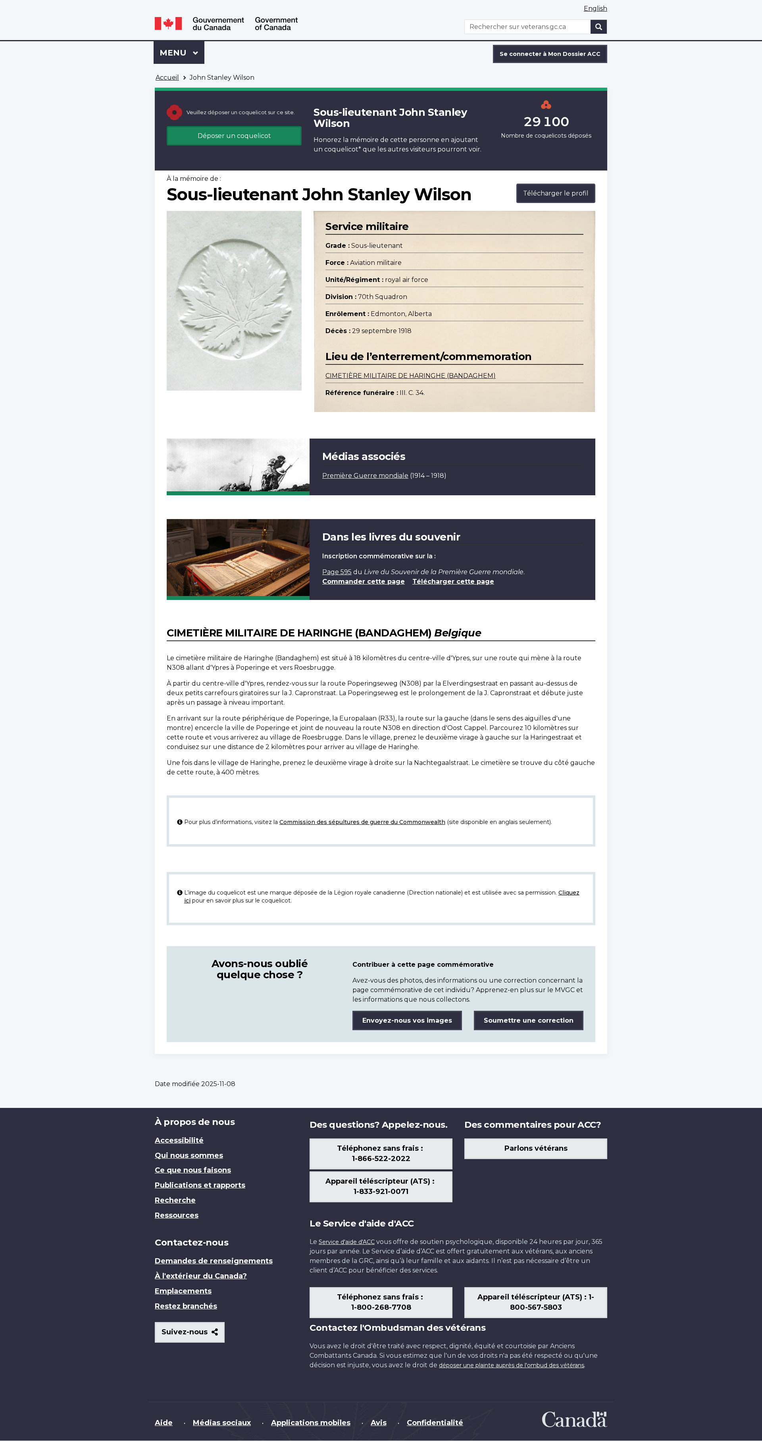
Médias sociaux (222, 1422)
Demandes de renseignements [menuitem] (214, 1261)
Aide (164, 1422)
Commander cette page (363, 581)
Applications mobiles (310, 1422)
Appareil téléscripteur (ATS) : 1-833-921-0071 (381, 1186)
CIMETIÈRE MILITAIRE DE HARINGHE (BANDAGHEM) (410, 375)
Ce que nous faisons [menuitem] (193, 1170)
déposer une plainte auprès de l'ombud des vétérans (511, 1365)
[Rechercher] (599, 26)
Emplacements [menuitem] (183, 1291)
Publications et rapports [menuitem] (200, 1185)
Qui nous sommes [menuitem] (189, 1155)
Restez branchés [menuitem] (186, 1306)
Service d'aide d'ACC (347, 1242)
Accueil (167, 77)
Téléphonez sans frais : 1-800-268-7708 (381, 1302)
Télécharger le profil (556, 193)
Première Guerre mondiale (365, 475)
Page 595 (337, 572)
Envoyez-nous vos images (407, 1020)
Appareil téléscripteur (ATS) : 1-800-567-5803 (535, 1302)
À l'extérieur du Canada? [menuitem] (201, 1276)
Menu (182, 52)
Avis (379, 1422)
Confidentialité (435, 1422)
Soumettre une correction (528, 1020)
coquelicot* (342, 149)
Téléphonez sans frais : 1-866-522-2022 (381, 1153)
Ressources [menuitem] (176, 1215)
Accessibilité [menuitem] (179, 1140)
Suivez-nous (193, 1335)
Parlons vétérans (536, 1148)
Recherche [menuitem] (175, 1200)
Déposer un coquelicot (234, 136)
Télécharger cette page (453, 581)
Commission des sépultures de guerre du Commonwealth (362, 822)
